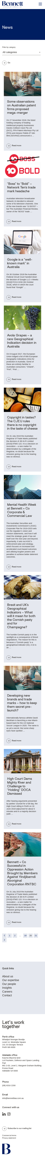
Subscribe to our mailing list (19, 1128)
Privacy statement (9, 1138)
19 (25, 935)
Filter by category (9, 47)
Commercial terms (9, 1135)
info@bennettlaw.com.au (13, 1098)
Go (9, 63)
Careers (7, 991)
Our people (9, 984)
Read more (16, 146)
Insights (7, 987)
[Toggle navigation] (40, 4)
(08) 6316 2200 (9, 1085)
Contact (7, 995)
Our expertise (10, 980)
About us (7, 976)
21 (36, 935)
